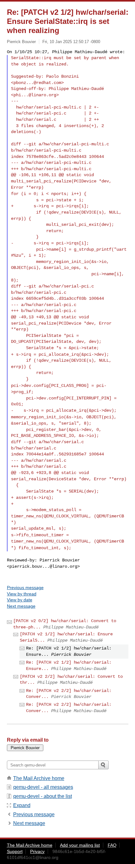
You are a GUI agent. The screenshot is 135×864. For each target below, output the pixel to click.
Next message (21, 606)
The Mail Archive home (38, 778)
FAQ (112, 845)
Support (15, 851)
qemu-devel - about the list (42, 796)
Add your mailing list (80, 845)
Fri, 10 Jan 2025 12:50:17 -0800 (71, 41)
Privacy (37, 851)
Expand (21, 805)
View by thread (21, 593)
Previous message (25, 587)
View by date (19, 599)
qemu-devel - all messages (43, 787)
